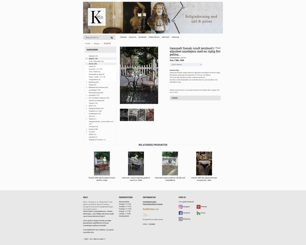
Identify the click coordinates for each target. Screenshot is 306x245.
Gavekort (92, 137)
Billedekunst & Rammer (97, 87)
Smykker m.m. (94, 111)
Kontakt (166, 37)
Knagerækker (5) (94, 79)
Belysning (92, 82)
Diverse (91, 129)
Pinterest (203, 207)
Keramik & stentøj (95, 100)
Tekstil (91, 119)
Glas (90, 106)
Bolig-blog (186, 219)
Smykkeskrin (93, 114)
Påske (91, 134)
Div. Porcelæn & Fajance (97, 98)
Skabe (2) (92, 66)
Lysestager (92, 90)
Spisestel (92, 95)
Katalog (132, 37)
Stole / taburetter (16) (96, 61)
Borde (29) (93, 64)
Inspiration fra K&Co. (96, 140)
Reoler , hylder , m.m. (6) (97, 77)
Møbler (91, 59)
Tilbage (217, 48)
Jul (90, 132)
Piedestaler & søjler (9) (96, 74)
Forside (123, 37)
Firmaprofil (154, 37)
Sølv (90, 116)
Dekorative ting (94, 93)
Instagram (186, 207)
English (175, 37)
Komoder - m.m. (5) (95, 69)
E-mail (175, 98)
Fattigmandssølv (94, 108)
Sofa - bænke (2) (95, 72)
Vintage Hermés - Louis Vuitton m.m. (101, 121)
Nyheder (142, 37)
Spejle (91, 85)
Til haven (92, 126)
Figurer (91, 103)
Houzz (202, 213)
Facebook (186, 213)
